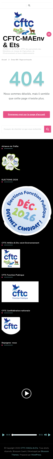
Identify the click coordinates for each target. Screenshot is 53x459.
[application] (26, 393)
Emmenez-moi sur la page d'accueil (26, 114)
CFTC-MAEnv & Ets (23, 41)
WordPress (36, 454)
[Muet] (45, 435)
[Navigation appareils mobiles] (48, 34)
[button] (26, 393)
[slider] (24, 434)
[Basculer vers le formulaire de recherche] (29, 5)
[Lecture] (3, 435)
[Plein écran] (49, 435)
